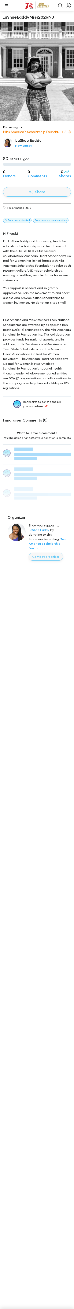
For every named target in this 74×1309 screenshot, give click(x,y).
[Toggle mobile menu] (6, 5)
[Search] (60, 5)
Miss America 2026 (19, 208)
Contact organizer (45, 557)
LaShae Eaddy (39, 530)
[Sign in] (68, 6)
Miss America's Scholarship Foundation (47, 543)
